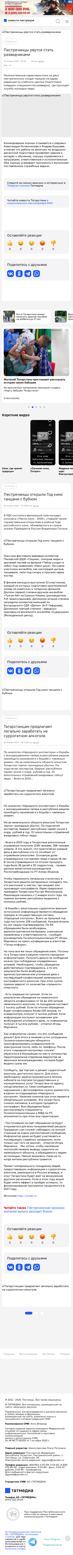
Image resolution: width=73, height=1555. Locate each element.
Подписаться (52, 1544)
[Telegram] (27, 273)
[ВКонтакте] (10, 273)
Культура (10, 486)
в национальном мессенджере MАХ (30, 202)
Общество (11, 41)
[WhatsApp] (36, 273)
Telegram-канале (18, 185)
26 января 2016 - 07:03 (15, 506)
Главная (9, 1354)
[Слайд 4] (40, 407)
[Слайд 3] (36, 407)
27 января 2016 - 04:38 (15, 61)
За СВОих (48, 1354)
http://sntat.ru (27, 1195)
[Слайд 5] (44, 407)
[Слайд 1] (29, 407)
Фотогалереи (28, 1354)
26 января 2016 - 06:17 (15, 742)
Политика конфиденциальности (24, 1548)
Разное (65, 1354)
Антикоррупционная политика (23, 1531)
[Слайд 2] (32, 407)
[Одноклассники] (19, 273)
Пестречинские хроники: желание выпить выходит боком (34, 1209)
